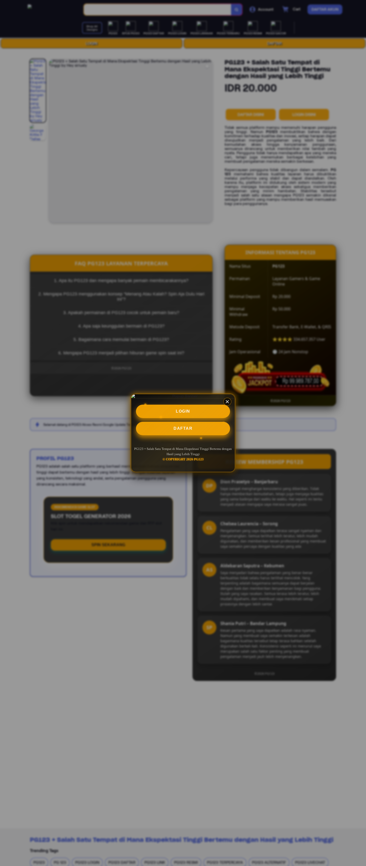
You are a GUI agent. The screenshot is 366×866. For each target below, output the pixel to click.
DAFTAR (183, 428)
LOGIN (183, 411)
